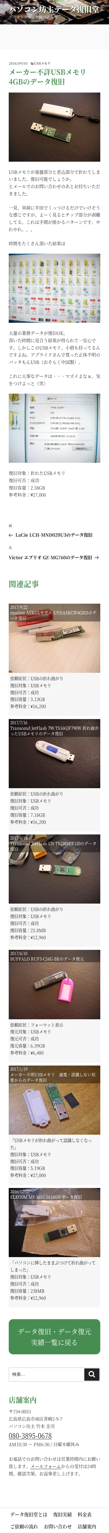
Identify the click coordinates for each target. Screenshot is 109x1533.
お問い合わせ (58, 1526)
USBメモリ (42, 63)
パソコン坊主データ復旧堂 (54, 9)
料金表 (85, 1514)
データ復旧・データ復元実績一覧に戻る (54, 1337)
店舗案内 (87, 1526)
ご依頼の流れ (24, 1526)
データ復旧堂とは (28, 1514)
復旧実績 (62, 1514)
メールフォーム (46, 1466)
